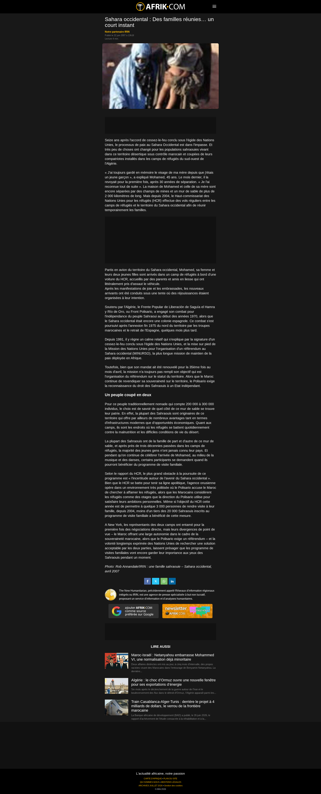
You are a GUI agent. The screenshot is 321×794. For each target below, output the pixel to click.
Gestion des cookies (173, 785)
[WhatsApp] (164, 581)
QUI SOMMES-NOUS (149, 782)
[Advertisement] (160, 125)
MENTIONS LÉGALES (171, 782)
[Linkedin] (172, 581)
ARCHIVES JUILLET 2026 (151, 785)
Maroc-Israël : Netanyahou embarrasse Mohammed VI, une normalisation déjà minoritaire (172, 657)
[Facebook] (147, 581)
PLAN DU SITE (170, 778)
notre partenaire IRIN (117, 31)
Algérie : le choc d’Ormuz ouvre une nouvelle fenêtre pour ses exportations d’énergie (173, 682)
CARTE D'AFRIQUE (153, 778)
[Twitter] (155, 581)
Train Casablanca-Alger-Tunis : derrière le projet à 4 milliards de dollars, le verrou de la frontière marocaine (172, 706)
